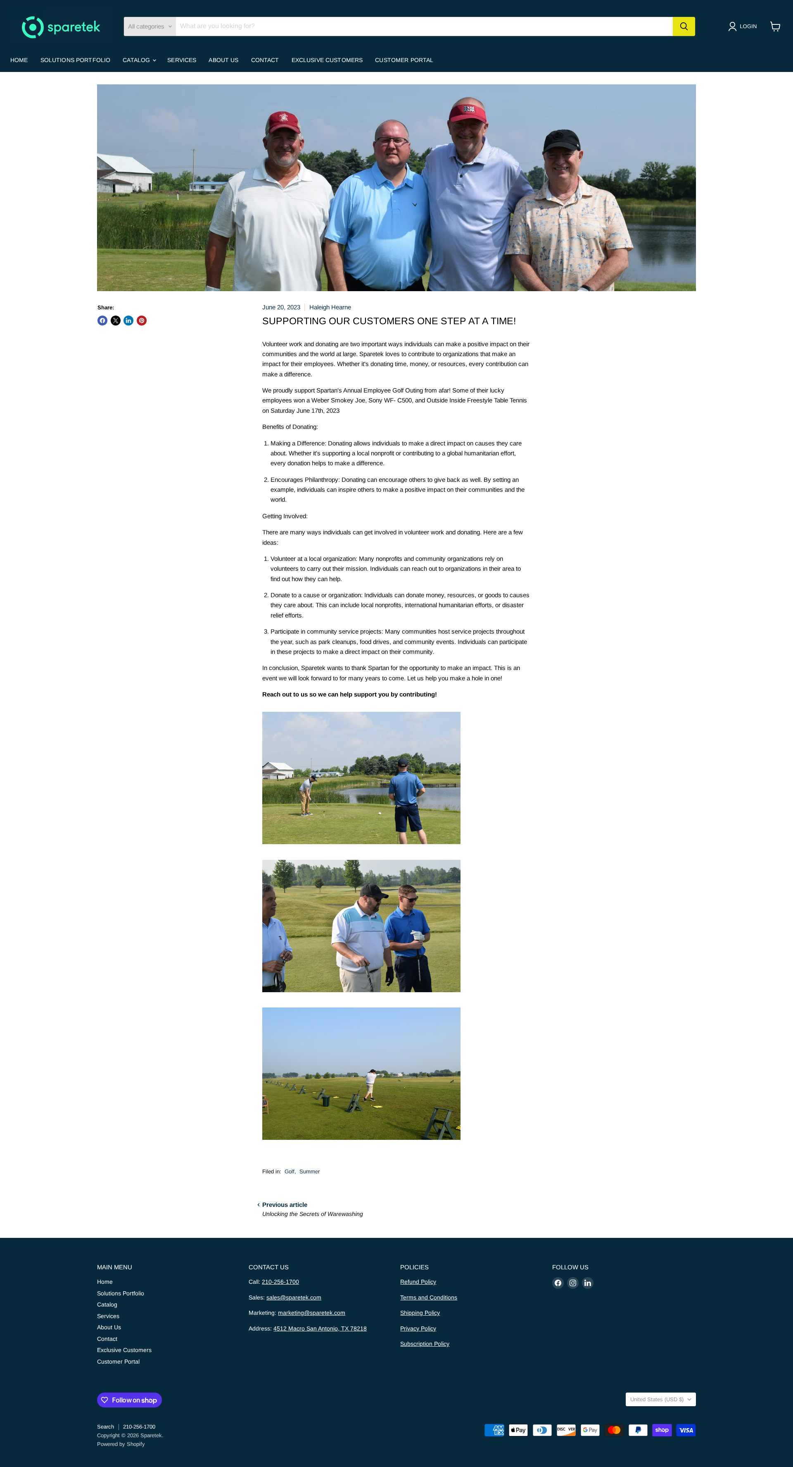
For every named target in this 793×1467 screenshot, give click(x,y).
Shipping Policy (420, 1312)
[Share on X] (116, 320)
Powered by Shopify (121, 1444)
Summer (309, 1171)
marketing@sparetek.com (311, 1312)
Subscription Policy (424, 1343)
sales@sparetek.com (293, 1297)
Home (19, 60)
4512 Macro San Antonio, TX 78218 (320, 1328)
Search (105, 1427)
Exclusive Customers (327, 60)
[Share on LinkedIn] (128, 320)
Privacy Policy (418, 1328)
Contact (265, 60)
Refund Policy (418, 1281)
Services (181, 60)
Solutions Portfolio (75, 60)
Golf (289, 1171)
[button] (744, 26)
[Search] (684, 26)
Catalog (137, 60)
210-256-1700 (280, 1281)
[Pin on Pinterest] (142, 320)
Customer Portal (404, 60)
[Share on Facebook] (102, 320)
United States (657, 1399)
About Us (223, 60)
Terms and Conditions (428, 1297)
